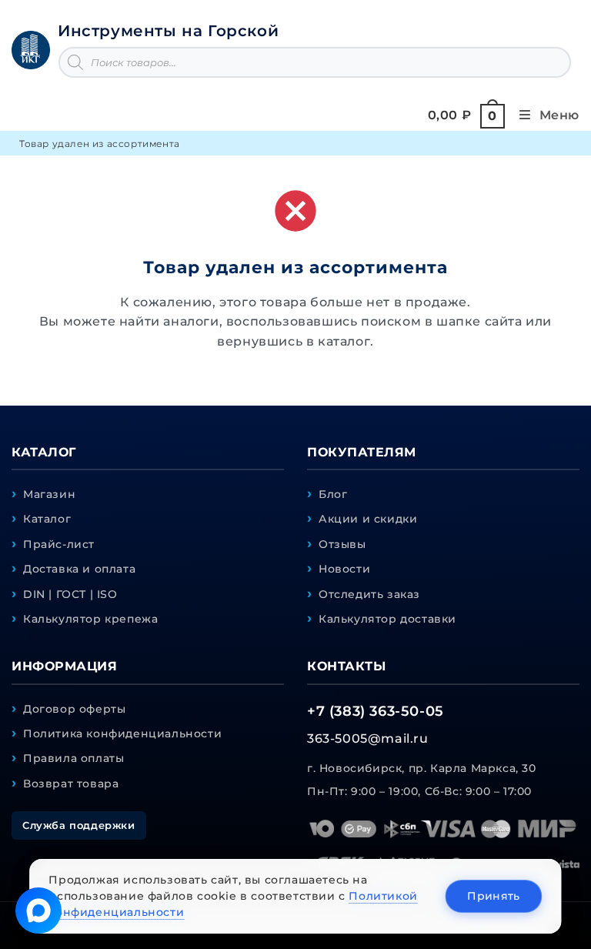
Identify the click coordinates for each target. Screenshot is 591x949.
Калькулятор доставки (387, 619)
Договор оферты (74, 709)
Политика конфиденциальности (122, 733)
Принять (493, 896)
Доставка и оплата (79, 569)
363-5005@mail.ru (368, 738)
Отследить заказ (369, 594)
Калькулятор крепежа (90, 619)
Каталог (47, 519)
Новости (344, 569)
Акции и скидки (368, 519)
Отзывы (342, 544)
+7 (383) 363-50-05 (375, 711)
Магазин (49, 494)
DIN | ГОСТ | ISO (70, 594)
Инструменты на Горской (168, 31)
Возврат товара (71, 783)
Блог (333, 494)
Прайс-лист (59, 544)
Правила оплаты (73, 758)
